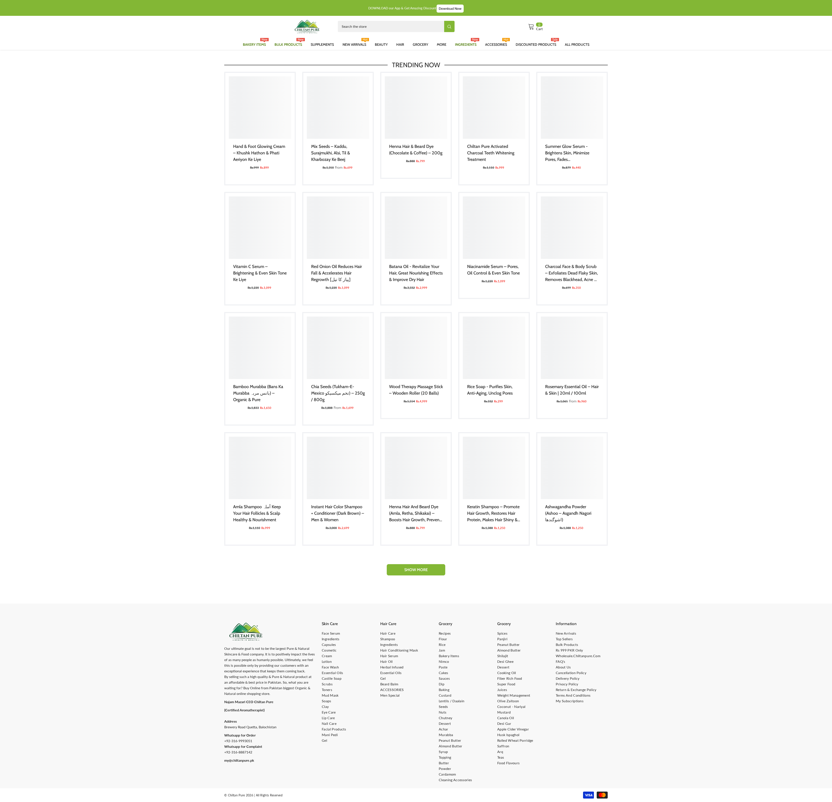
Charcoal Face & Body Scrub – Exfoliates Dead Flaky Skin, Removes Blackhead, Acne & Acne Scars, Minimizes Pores (571, 273)
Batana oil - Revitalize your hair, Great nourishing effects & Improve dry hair (416, 273)
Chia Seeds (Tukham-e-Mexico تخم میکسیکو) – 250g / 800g (338, 393)
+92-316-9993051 (238, 741)
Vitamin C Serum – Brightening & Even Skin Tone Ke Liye (260, 273)
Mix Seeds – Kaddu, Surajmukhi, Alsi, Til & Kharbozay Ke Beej (330, 153)
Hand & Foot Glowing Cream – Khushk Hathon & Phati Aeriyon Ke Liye (259, 153)
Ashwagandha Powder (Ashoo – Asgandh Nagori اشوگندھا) (568, 513)
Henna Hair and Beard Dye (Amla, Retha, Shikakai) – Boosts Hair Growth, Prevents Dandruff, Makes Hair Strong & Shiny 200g (416, 513)
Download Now (450, 8)
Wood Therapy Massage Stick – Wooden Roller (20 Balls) (416, 390)
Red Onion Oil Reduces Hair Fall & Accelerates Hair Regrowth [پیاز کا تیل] (336, 273)
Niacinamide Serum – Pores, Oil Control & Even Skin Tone (493, 270)
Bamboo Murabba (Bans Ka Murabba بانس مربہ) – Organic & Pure (258, 393)
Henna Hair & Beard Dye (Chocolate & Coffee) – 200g (415, 149)
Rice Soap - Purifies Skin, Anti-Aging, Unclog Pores (490, 390)
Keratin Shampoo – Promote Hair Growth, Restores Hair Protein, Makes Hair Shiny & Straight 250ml (493, 513)
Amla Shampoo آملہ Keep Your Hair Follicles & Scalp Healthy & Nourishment (257, 513)
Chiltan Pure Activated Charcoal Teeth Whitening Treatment (490, 153)
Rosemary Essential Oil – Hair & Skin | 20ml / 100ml (572, 390)
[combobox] (391, 26)
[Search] (396, 26)
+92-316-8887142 (238, 752)
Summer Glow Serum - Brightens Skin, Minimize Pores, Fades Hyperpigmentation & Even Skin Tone (570, 153)
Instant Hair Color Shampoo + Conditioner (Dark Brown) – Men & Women (337, 513)
